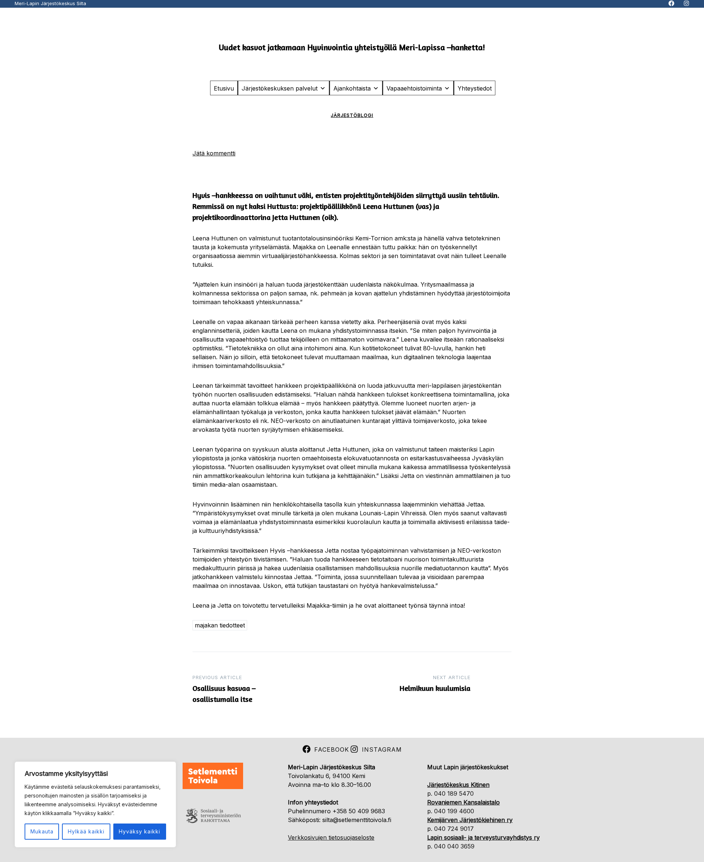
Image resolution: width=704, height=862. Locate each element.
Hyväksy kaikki (139, 831)
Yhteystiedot (475, 88)
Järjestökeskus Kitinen (458, 784)
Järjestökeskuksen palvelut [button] (280, 88)
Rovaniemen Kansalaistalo (463, 802)
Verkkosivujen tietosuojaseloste (331, 837)
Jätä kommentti (213, 153)
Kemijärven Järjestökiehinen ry (470, 820)
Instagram (382, 749)
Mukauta (42, 831)
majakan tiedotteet (220, 625)
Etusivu (224, 88)
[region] (95, 804)
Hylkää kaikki (86, 831)
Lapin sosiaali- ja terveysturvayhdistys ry (483, 837)
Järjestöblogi (352, 115)
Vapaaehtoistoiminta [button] (414, 88)
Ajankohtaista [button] (352, 88)
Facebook (331, 749)
